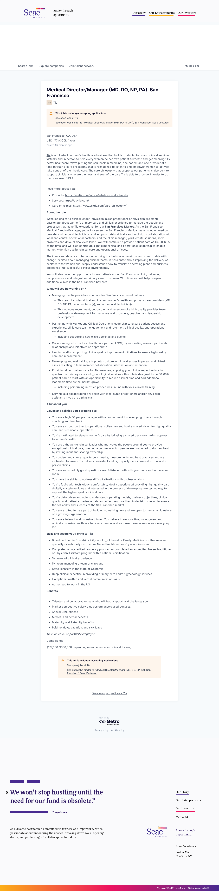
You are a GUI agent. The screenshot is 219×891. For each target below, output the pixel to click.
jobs (25, 66)
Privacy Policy (179, 888)
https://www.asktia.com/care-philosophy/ (100, 205)
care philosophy (77, 166)
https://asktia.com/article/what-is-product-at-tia (96, 195)
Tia (48, 155)
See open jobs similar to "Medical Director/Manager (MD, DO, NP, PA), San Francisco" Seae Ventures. (112, 122)
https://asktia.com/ (77, 200)
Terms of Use (164, 888)
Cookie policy (117, 730)
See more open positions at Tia (109, 693)
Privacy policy (101, 730)
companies (51, 66)
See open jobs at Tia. (67, 117)
